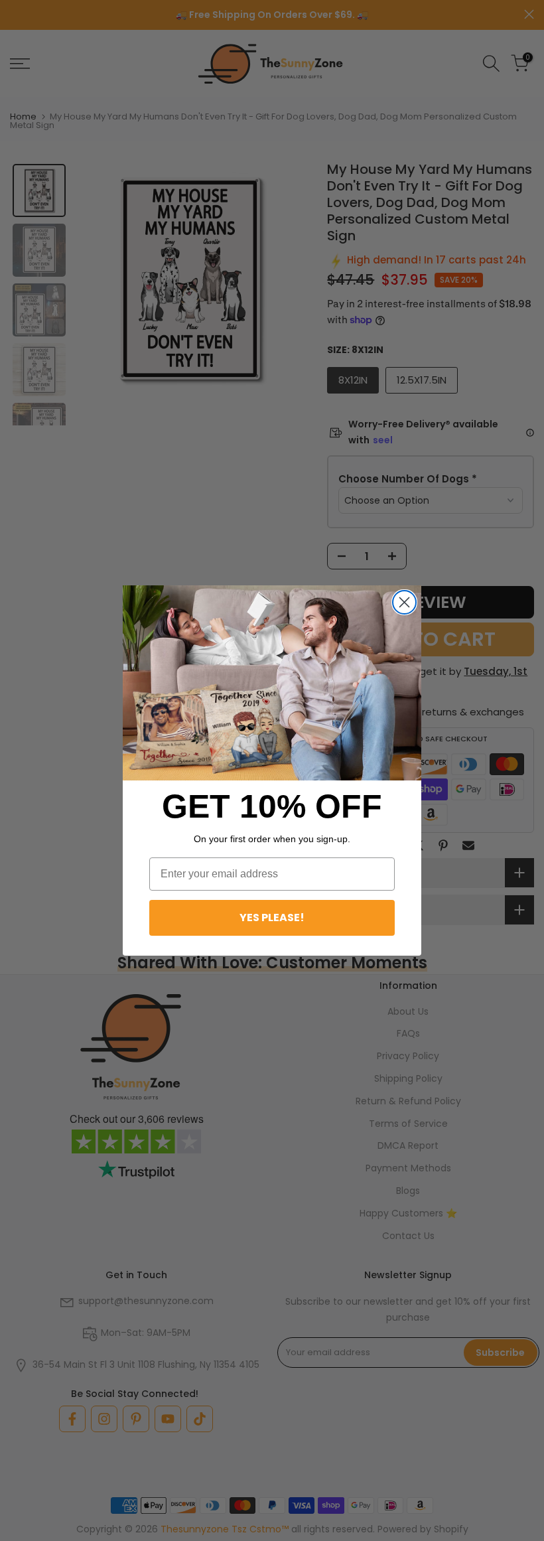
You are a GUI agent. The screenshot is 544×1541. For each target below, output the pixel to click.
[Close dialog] (404, 602)
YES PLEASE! (272, 917)
